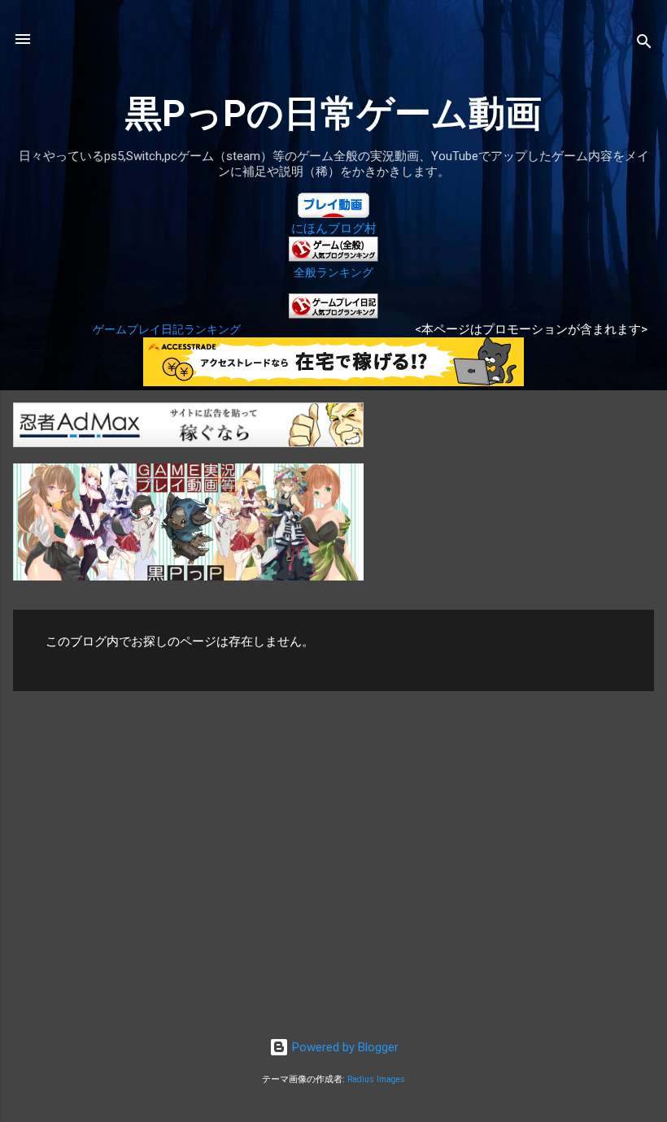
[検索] (644, 44)
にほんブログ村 (334, 228)
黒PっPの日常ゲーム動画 (333, 113)
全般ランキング (333, 272)
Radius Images (376, 1079)
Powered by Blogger (344, 1047)
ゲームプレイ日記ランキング (167, 329)
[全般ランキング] (333, 257)
